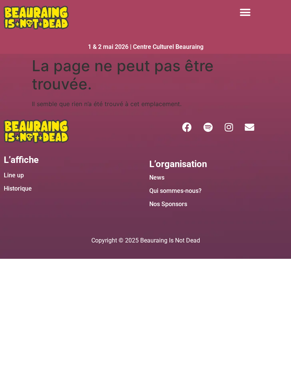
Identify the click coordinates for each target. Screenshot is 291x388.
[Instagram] (228, 126)
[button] (244, 12)
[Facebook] (187, 126)
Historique (18, 188)
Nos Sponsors (168, 204)
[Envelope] (249, 126)
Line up (14, 175)
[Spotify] (208, 126)
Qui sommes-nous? (175, 190)
